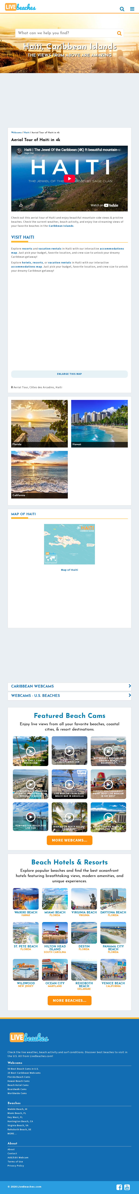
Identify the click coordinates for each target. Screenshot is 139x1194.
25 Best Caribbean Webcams (24, 1073)
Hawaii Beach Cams (19, 1081)
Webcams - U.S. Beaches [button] (35, 696)
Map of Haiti (69, 570)
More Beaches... (69, 1000)
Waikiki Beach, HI (17, 1109)
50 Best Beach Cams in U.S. (23, 1069)
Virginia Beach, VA (18, 1125)
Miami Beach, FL (17, 1113)
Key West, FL (15, 1117)
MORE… (12, 1133)
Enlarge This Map (69, 374)
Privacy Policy (16, 1165)
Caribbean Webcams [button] (32, 687)
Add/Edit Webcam (18, 1157)
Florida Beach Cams (19, 1077)
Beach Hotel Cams (18, 1085)
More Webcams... (69, 840)
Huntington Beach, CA (20, 1121)
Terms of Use (15, 1161)
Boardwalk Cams (17, 1089)
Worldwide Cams (17, 1093)
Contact (12, 1153)
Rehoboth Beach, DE (19, 1129)
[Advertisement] (69, 100)
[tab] (69, 687)
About (11, 1149)
